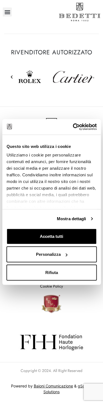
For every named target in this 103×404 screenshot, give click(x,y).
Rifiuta (51, 272)
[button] (7, 12)
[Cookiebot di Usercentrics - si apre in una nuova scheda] (73, 127)
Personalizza (48, 254)
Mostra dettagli (71, 218)
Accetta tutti (51, 236)
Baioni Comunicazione (53, 386)
